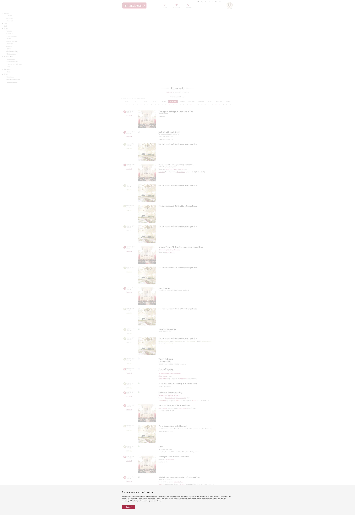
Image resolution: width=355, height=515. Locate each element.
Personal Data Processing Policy (171, 498)
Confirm (128, 507)
